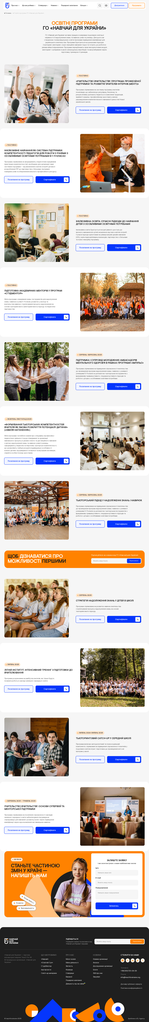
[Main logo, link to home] (6, 5)
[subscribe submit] (134, 561)
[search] (100, 5)
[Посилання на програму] (90, 110)
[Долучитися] (119, 5)
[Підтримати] (137, 5)
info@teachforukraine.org (130, 977)
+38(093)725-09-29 (129, 971)
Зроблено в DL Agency (136, 1019)
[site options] (106, 5)
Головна (8, 13)
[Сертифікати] (124, 110)
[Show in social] (123, 960)
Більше (83, 5)
